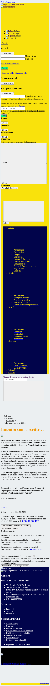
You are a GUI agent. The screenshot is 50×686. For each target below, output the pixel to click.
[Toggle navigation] (23, 211)
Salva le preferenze (21, 566)
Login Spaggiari (20, 106)
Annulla (5, 188)
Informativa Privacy (14, 628)
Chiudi (4, 123)
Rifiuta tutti (21, 526)
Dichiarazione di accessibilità (18, 633)
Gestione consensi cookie (16, 640)
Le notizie (10, 421)
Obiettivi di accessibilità (15, 635)
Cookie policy (12, 624)
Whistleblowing (12, 638)
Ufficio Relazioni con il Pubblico (19, 631)
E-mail (28, 96)
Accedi (4, 43)
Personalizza (7, 526)
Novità (9, 418)
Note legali (10, 626)
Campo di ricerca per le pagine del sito (18, 377)
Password (29, 59)
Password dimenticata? (10, 63)
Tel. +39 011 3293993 (19, 587)
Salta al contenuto (8, 2)
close (6, 223)
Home (8, 416)
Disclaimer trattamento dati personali (16, 664)
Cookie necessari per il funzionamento (16, 556)
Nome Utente (30, 56)
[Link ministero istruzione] (12, 4)
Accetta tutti (10, 528)
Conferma (13, 188)
